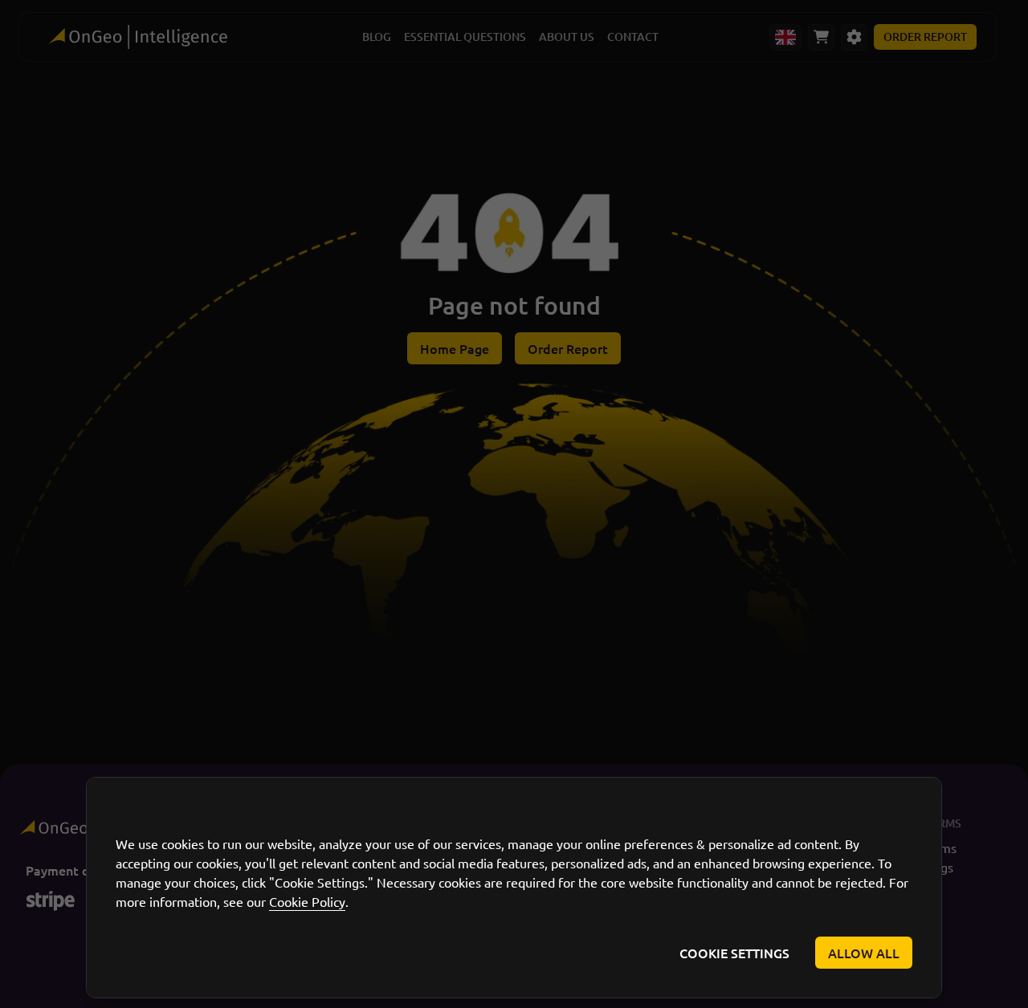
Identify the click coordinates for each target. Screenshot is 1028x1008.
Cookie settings (734, 952)
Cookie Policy (307, 901)
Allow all (864, 952)
